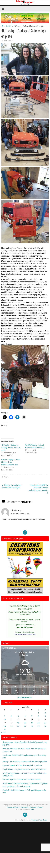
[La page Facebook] (25, 532)
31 (5, 730)
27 (25, 726)
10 (5, 719)
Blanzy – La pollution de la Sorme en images (11, 486)
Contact (40, 807)
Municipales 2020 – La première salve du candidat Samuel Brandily (38, 487)
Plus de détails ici (25, 697)
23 (45, 723)
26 (18, 726)
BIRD (32, 809)
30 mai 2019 (8, 41)
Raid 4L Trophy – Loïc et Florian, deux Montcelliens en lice (10, 462)
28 (32, 726)
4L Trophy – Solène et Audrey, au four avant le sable (10, 447)
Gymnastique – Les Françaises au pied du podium (22, 765)
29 (38, 726)
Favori (6, 477)
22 (38, 723)
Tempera (35, 820)
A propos (33, 807)
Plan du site (25, 807)
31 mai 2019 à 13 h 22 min (20, 514)
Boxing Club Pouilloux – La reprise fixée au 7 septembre (25, 762)
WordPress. (43, 820)
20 (25, 723)
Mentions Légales (13, 807)
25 (12, 726)
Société (8, 26)
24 (5, 726)
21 (32, 723)
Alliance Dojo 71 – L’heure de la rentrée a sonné (22, 780)
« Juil (3, 733)
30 (45, 726)
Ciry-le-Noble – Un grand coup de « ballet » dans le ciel (24, 769)
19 (18, 723)
